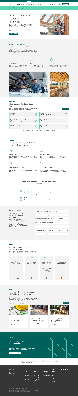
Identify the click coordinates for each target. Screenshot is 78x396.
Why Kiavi (39, 4)
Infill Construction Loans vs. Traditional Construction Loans (18, 320)
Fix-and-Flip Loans (28, 372)
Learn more (13, 324)
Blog (43, 374)
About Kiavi (54, 371)
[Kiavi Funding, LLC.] (12, 4)
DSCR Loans (27, 374)
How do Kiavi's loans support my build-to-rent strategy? (46, 215)
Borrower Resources (46, 375)
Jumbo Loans (27, 379)
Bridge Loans (27, 371)
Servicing (53, 381)
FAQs (43, 378)
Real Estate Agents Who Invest (37, 378)
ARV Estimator (45, 371)
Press (53, 378)
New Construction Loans (28, 378)
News (53, 377)
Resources (34, 4)
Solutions (22, 4)
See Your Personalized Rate (15, 352)
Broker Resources (46, 377)
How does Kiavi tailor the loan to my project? (44, 222)
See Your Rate (65, 4)
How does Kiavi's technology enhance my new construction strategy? (49, 234)
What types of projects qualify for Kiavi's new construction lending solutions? (49, 226)
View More (66, 302)
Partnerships (36, 372)
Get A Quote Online (13, 33)
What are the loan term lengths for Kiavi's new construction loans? (49, 218)
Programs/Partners (28, 4)
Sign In (60, 4)
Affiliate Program (36, 374)
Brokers (35, 371)
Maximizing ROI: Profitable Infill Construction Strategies (59, 320)
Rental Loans (27, 375)
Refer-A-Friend (36, 375)
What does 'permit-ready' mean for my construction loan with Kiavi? (49, 230)
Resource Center (46, 372)
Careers (53, 380)
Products (18, 4)
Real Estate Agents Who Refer (37, 380)
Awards (53, 375)
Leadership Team (55, 372)
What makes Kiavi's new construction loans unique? (46, 211)
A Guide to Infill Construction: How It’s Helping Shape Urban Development (37, 321)
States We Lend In (55, 374)
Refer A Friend (53, 4)
